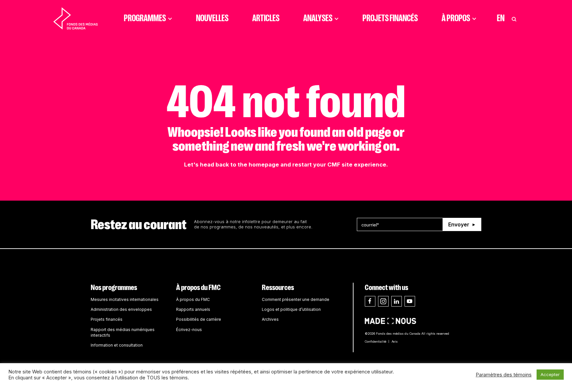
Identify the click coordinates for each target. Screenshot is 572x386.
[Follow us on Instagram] (383, 301)
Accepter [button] (550, 374)
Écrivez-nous (189, 329)
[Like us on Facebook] (370, 301)
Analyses (317, 18)
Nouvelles (212, 18)
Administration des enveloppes (121, 309)
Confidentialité (375, 341)
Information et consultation (117, 345)
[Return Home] (75, 18)
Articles (265, 18)
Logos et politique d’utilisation (291, 309)
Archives (270, 319)
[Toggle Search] (514, 18)
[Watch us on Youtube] (410, 301)
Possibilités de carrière (198, 319)
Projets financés (390, 18)
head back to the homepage (239, 164)
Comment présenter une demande (295, 299)
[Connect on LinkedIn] (396, 301)
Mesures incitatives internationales (125, 299)
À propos (456, 18)
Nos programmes (114, 287)
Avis (395, 341)
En (500, 18)
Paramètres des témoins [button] (504, 375)
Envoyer (458, 224)
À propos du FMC (198, 287)
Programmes (145, 18)
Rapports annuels (193, 309)
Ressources (278, 287)
